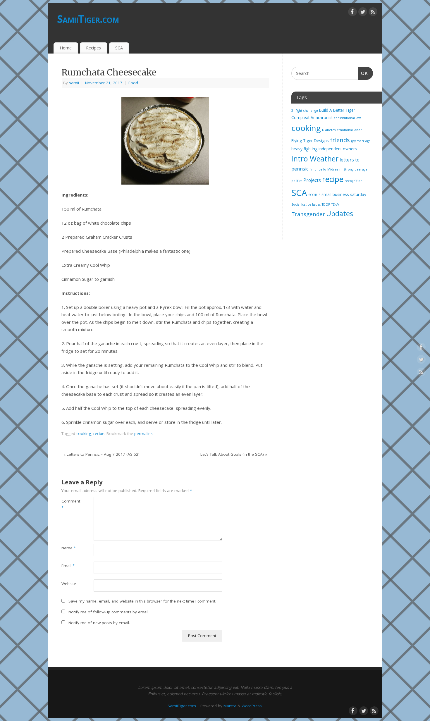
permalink (143, 433)
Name (68, 547)
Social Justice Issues (306, 204)
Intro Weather (314, 159)
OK (363, 73)
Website (68, 583)
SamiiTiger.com (88, 19)
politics (296, 181)
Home (66, 48)
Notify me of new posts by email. (99, 622)
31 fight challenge (304, 111)
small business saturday (343, 194)
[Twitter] (362, 12)
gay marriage (361, 141)
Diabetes (329, 130)
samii (74, 82)
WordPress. (252, 705)
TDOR (326, 204)
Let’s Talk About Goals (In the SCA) (233, 454)
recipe (98, 433)
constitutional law (347, 118)
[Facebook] (352, 12)
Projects (312, 180)
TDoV (335, 204)
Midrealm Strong (340, 169)
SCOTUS (314, 195)
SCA (119, 48)
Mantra (229, 705)
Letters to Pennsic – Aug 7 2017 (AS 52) (101, 454)
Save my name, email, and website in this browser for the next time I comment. (142, 601)
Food (133, 82)
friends (340, 140)
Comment (69, 504)
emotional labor (349, 130)
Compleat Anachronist (312, 117)
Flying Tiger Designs (310, 140)
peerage (361, 169)
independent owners (338, 149)
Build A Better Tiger (337, 110)
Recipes (93, 48)
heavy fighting (304, 149)
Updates (339, 213)
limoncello (317, 169)
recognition (353, 181)
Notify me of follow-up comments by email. (108, 612)
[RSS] (373, 12)
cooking (83, 433)
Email (68, 565)
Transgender (308, 214)
